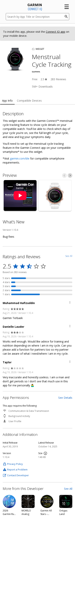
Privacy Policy (15, 464)
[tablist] (37, 100)
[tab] (7, 100)
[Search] (67, 16)
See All (68, 488)
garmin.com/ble (19, 158)
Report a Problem (17, 469)
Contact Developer (18, 475)
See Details (65, 397)
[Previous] (64, 175)
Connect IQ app (55, 31)
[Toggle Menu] (69, 303)
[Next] (70, 175)
